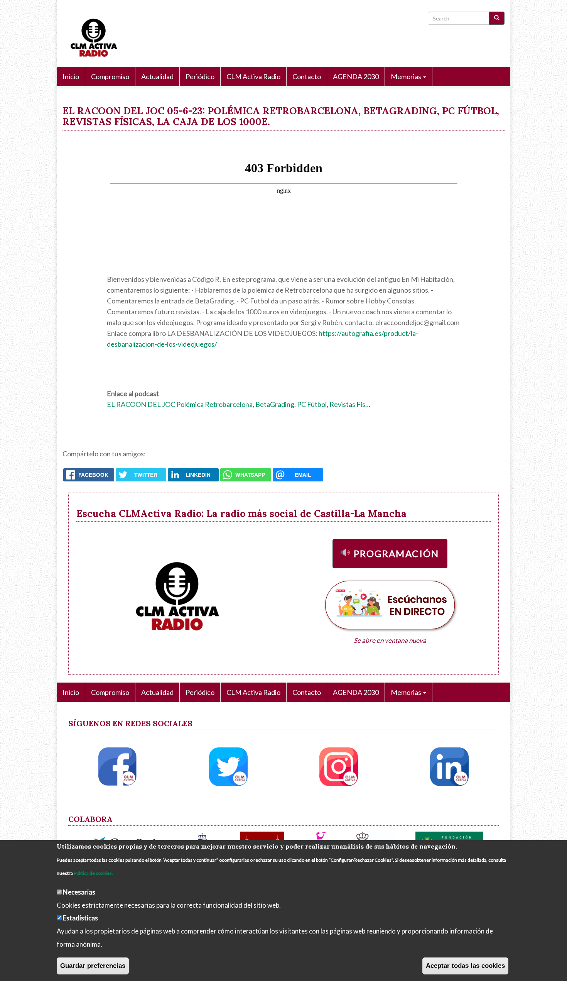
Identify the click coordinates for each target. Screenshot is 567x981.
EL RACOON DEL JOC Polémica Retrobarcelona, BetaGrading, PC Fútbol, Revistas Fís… (238, 404)
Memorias (406, 76)
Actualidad (157, 76)
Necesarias (79, 892)
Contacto (306, 76)
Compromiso (110, 76)
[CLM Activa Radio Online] (89, 36)
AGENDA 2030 (356, 76)
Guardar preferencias (92, 965)
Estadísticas (80, 918)
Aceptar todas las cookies (465, 965)
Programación (396, 553)
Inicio (70, 76)
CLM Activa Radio (253, 76)
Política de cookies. (93, 873)
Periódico (200, 76)
